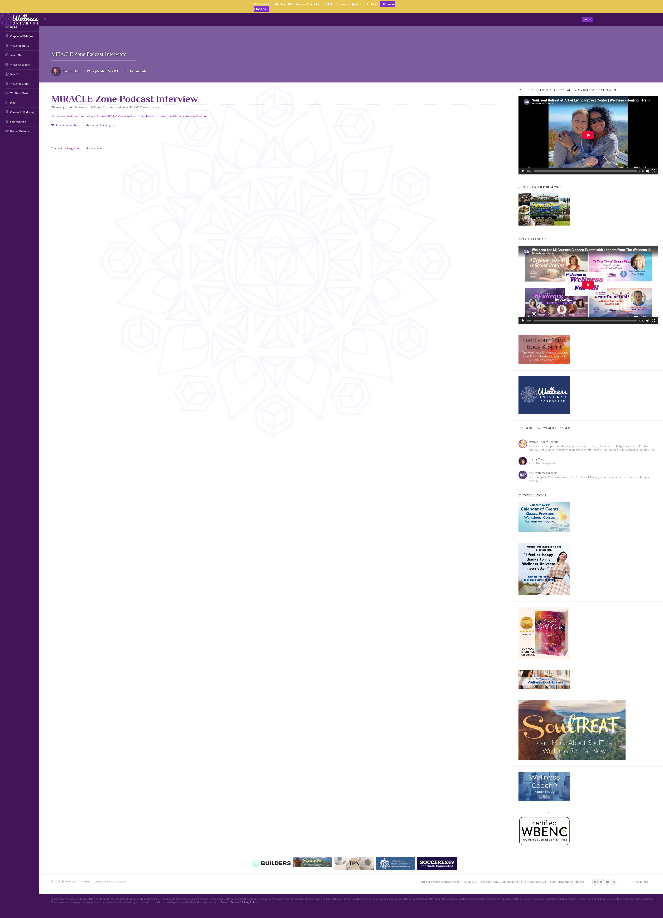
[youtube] (607, 881)
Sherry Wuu (536, 459)
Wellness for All (19, 45)
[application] (588, 135)
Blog (13, 102)
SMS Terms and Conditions (567, 881)
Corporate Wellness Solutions (24, 36)
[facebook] (595, 881)
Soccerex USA (18, 121)
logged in (73, 148)
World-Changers (20, 64)
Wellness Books (19, 83)
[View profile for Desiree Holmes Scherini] (523, 444)
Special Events (490, 881)
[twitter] (601, 881)
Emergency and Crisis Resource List (524, 881)
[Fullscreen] (653, 171)
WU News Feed (19, 93)
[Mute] (648, 171)
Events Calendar (20, 131)
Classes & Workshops (23, 112)
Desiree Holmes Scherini (544, 442)
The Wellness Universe (543, 473)
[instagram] (613, 881)
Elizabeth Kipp (72, 71)
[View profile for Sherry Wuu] (523, 461)
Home (13, 26)
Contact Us (471, 881)
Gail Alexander (118, 881)
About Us (15, 55)
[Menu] (45, 19)
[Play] (523, 171)
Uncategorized (109, 125)
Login (587, 19)
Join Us (14, 74)
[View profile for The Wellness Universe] (523, 475)
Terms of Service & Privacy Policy (440, 881)
